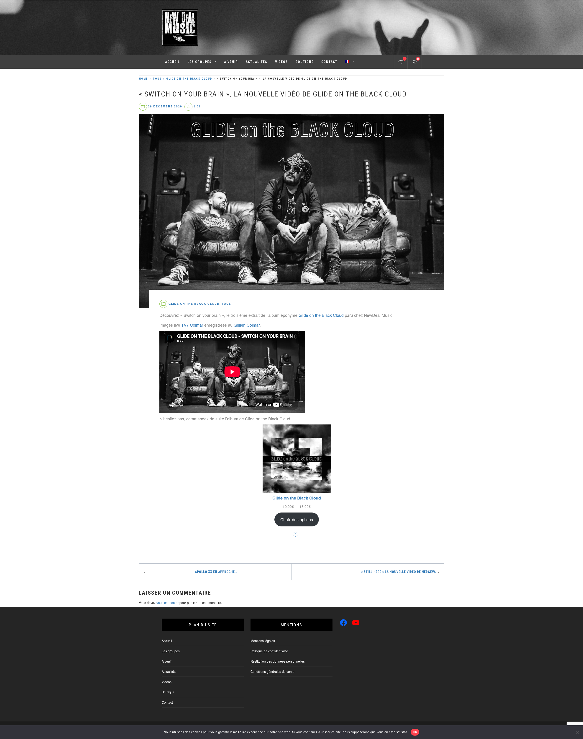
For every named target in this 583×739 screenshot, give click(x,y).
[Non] (577, 732)
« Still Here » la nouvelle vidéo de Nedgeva (398, 572)
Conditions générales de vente (272, 671)
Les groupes (200, 62)
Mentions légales (263, 640)
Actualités (256, 62)
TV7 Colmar (192, 325)
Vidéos (281, 62)
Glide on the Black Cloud (321, 315)
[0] (401, 62)
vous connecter (167, 602)
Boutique (305, 62)
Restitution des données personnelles (278, 661)
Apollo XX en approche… (216, 572)
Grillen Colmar (247, 325)
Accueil (172, 62)
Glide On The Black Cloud (194, 304)
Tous (226, 304)
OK (415, 732)
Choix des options (296, 519)
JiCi (197, 106)
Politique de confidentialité (269, 651)
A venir (231, 62)
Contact (329, 62)
